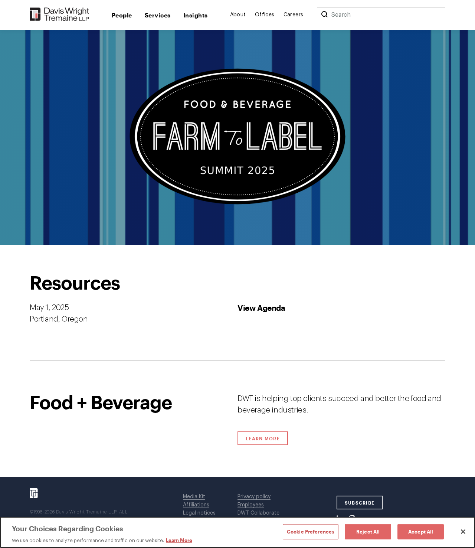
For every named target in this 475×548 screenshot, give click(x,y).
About (238, 14)
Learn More (267, 438)
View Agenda (261, 307)
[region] (237, 532)
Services (158, 15)
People (122, 15)
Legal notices (199, 513)
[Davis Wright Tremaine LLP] (59, 14)
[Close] (463, 531)
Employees (251, 505)
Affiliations (196, 505)
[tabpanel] (237, 361)
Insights (195, 15)
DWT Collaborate (258, 513)
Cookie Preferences (310, 531)
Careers (294, 14)
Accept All (420, 531)
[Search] (324, 15)
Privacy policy (254, 496)
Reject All (368, 531)
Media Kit (194, 496)
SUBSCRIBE (360, 502)
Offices (265, 14)
